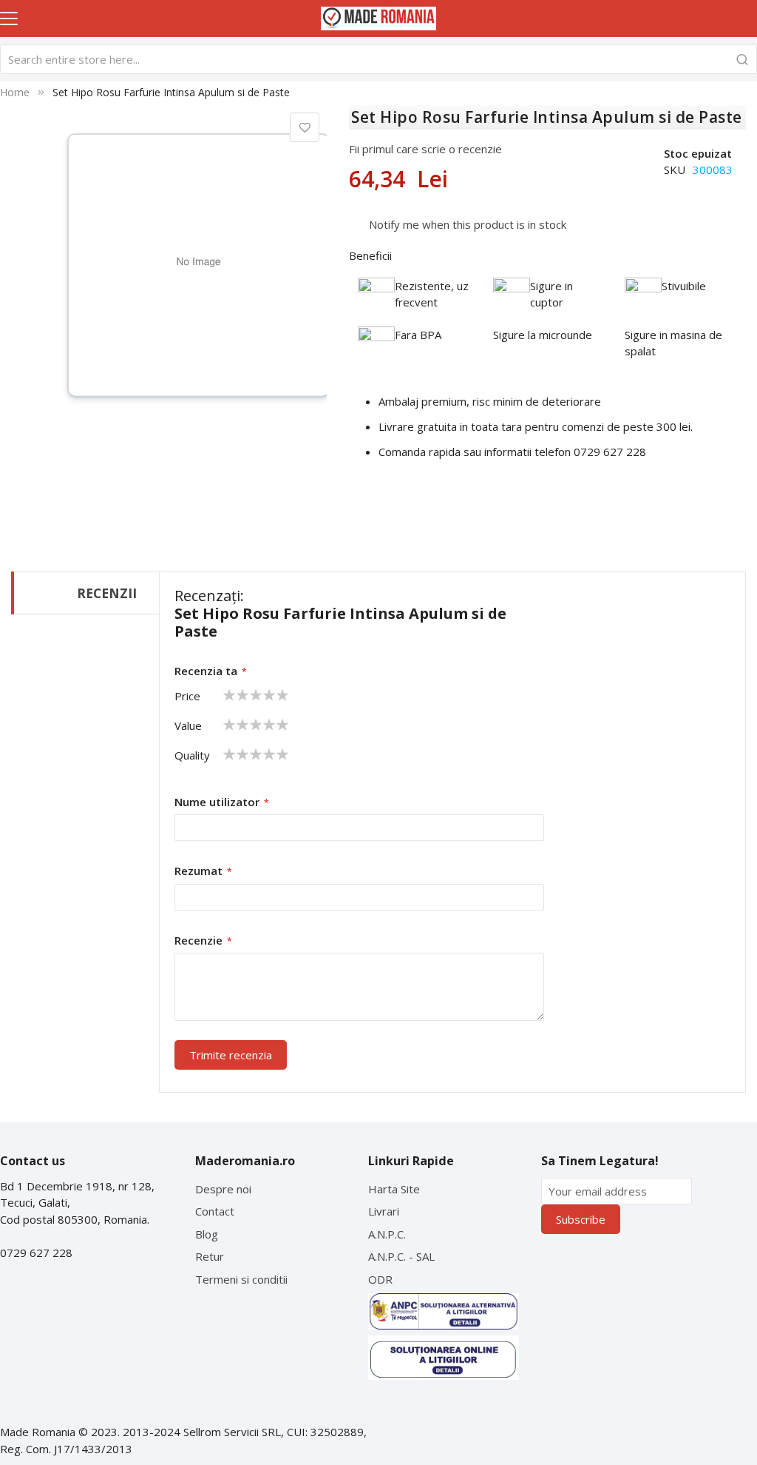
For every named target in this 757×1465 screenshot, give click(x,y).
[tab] (85, 592)
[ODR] (443, 1357)
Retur (209, 1256)
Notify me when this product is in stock (467, 224)
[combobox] (378, 59)
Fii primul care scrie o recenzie (425, 148)
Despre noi (223, 1188)
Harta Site (394, 1188)
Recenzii (107, 593)
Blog (206, 1234)
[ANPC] (443, 1311)
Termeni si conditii (241, 1279)
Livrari (383, 1211)
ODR (380, 1279)
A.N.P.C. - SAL (401, 1256)
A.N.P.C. (387, 1234)
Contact (214, 1211)
